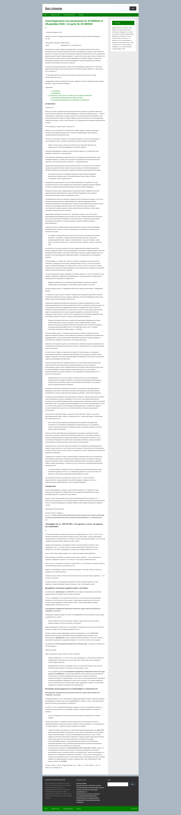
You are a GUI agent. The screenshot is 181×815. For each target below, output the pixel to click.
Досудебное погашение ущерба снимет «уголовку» (67, 97)
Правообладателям (69, 14)
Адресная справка (81, 783)
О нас (45, 14)
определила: (56, 93)
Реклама (81, 14)
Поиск (133, 8)
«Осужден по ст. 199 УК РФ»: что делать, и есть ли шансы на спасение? (70, 95)
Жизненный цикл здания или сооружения (87, 793)
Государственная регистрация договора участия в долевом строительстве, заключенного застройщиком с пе (90, 789)
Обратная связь (55, 14)
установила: (55, 91)
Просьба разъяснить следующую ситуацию (88, 785)
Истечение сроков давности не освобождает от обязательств (70, 100)
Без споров (53, 8)
